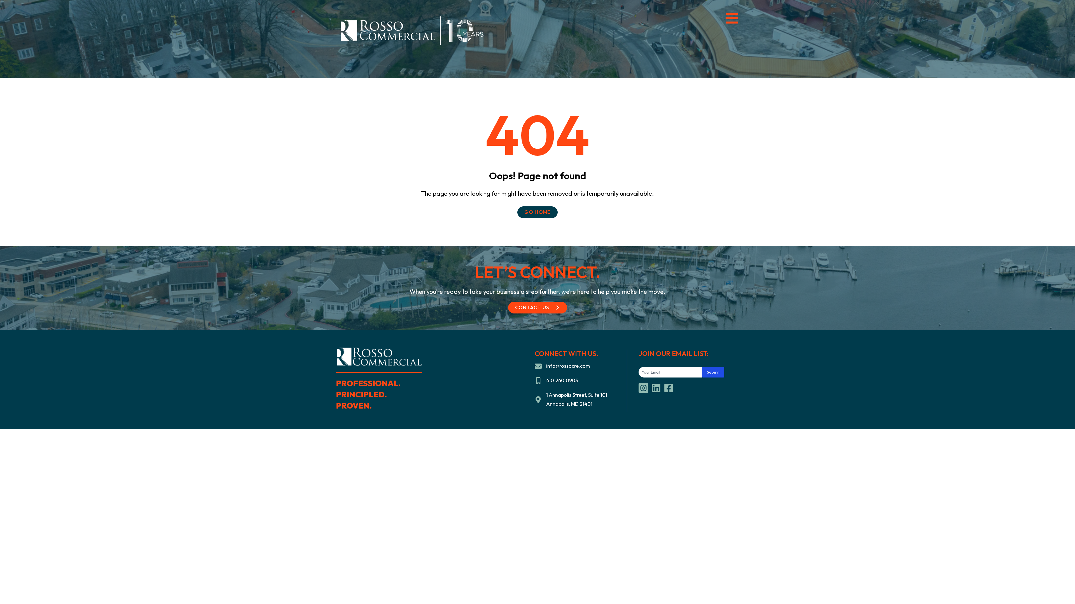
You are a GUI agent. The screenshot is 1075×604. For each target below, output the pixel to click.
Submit (713, 372)
